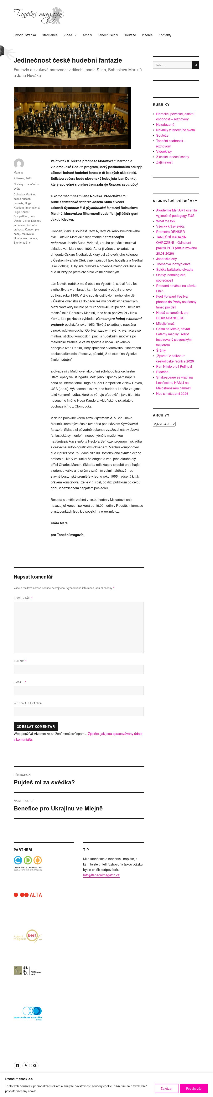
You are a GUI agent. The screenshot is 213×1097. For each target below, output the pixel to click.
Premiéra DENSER (170, 231)
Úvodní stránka (25, 35)
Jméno (20, 661)
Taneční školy (108, 35)
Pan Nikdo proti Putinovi (174, 366)
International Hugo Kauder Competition (27, 211)
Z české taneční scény (172, 156)
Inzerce (147, 35)
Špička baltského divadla (174, 269)
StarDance (50, 35)
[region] (106, 1085)
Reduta (32, 238)
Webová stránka (28, 703)
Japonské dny (166, 258)
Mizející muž (165, 323)
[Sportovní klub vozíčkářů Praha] (28, 1016)
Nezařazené (165, 124)
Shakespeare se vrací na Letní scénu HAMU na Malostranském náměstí (174, 382)
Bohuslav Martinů (24, 194)
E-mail (20, 682)
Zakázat (166, 1088)
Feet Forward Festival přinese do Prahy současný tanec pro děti (176, 301)
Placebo (162, 371)
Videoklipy (164, 151)
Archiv (87, 35)
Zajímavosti (164, 162)
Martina (18, 172)
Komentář (23, 598)
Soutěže (130, 35)
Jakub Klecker (31, 221)
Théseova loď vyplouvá (173, 264)
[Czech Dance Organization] (28, 870)
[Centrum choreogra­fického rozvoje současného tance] (28, 980)
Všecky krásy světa (170, 226)
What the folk (165, 221)
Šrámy (161, 350)
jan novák (19, 225)
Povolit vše (194, 1088)
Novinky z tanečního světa (175, 129)
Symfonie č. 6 (22, 242)
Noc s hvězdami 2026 (172, 393)
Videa (67, 35)
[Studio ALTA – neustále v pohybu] (28, 907)
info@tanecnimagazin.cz (101, 875)
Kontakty (165, 35)
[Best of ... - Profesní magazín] (28, 943)
